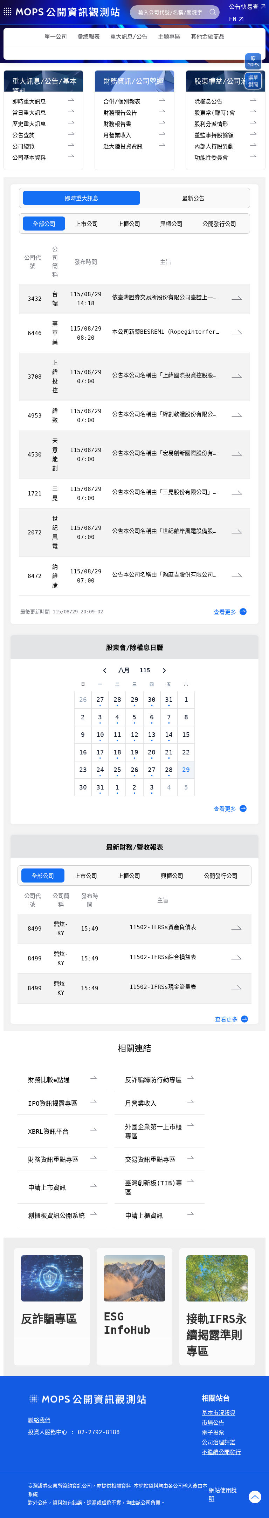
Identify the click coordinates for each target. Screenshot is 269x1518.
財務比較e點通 (49, 1080)
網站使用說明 (223, 1494)
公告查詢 (23, 135)
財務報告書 (117, 124)
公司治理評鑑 (218, 1442)
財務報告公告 (120, 112)
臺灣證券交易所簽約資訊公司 (60, 1486)
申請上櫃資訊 (144, 1215)
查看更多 (225, 612)
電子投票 (213, 1432)
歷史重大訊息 (29, 124)
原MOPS (253, 61)
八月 (124, 670)
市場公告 (213, 1422)
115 (145, 670)
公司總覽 (23, 146)
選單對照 (253, 81)
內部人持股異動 (214, 146)
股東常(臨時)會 (214, 112)
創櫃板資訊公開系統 (56, 1215)
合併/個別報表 (121, 101)
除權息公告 (208, 101)
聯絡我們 (39, 1420)
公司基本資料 (29, 157)
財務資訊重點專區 (53, 1159)
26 (83, 699)
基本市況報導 (218, 1413)
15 (186, 734)
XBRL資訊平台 (48, 1131)
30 (83, 787)
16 (83, 752)
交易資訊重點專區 (150, 1159)
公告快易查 (244, 7)
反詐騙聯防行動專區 (153, 1080)
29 (186, 769)
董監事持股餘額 (214, 135)
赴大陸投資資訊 (123, 146)
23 (83, 769)
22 (186, 752)
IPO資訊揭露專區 (52, 1103)
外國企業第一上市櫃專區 (153, 1131)
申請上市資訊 (47, 1187)
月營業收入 (117, 135)
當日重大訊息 (29, 112)
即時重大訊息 (29, 101)
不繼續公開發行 (221, 1452)
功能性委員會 (211, 157)
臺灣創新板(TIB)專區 (153, 1187)
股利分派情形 (211, 124)
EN (233, 19)
